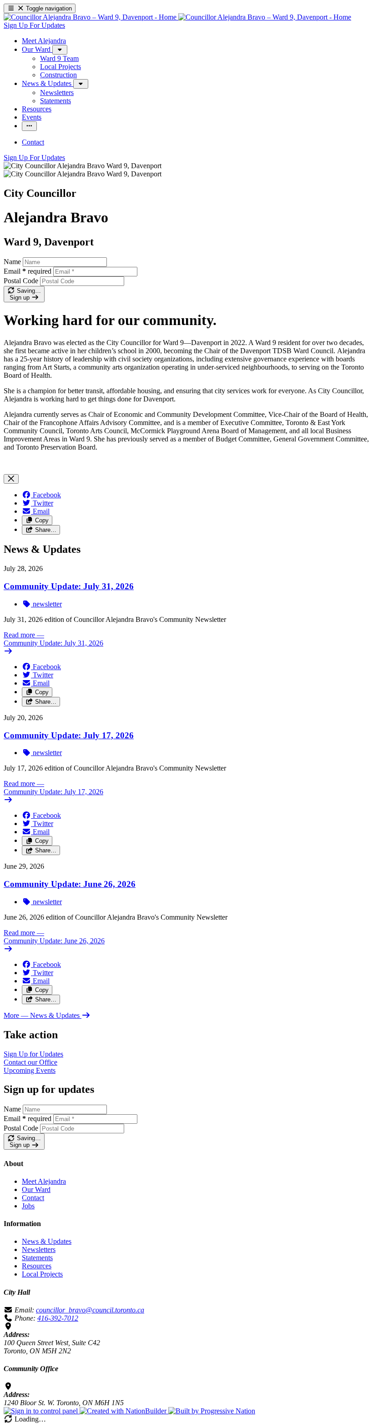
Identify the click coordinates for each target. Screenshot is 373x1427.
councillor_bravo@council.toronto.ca (90, 1310)
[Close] (11, 479)
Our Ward (36, 1189)
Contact (33, 1198)
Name (12, 261)
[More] (59, 50)
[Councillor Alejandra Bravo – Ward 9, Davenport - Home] (177, 17)
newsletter (46, 604)
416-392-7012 (57, 1318)
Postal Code (21, 281)
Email (27, 271)
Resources (36, 1266)
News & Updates (46, 1241)
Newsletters (38, 1249)
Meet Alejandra (44, 1181)
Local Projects (42, 1274)
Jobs (28, 1206)
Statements (37, 1258)
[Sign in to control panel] (42, 1411)
